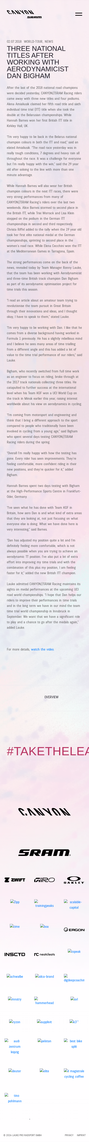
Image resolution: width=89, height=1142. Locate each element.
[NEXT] (78, 698)
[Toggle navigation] (78, 17)
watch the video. (42, 649)
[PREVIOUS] (11, 698)
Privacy (69, 1135)
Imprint (81, 1135)
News (49, 41)
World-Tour (33, 41)
